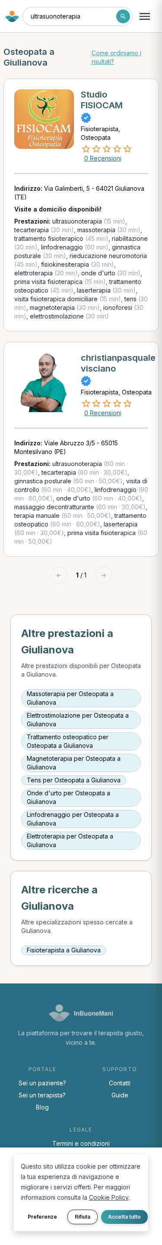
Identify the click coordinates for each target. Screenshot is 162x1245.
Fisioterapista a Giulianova (64, 950)
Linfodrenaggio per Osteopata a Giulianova (73, 819)
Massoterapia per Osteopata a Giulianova (70, 698)
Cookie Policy (108, 1197)
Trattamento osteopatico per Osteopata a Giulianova (67, 741)
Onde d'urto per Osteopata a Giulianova (68, 797)
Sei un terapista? (42, 1095)
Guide (119, 1095)
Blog (42, 1107)
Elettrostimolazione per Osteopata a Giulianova (78, 720)
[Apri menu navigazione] (144, 16)
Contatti (119, 1083)
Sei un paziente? (42, 1083)
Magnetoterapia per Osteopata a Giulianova (74, 763)
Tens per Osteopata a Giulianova (74, 780)
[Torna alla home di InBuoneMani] (12, 16)
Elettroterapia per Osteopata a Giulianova (70, 840)
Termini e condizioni (81, 1143)
